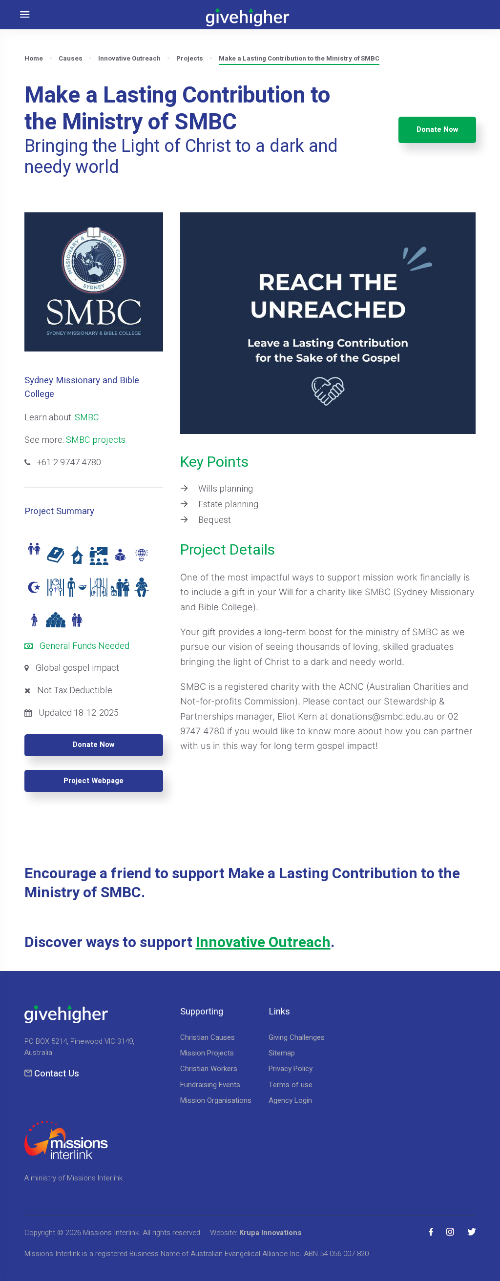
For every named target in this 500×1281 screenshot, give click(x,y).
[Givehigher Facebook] (431, 1232)
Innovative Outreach (263, 942)
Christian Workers (208, 1068)
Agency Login (290, 1100)
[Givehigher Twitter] (471, 1232)
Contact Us (56, 1073)
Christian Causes (207, 1037)
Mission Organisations (215, 1100)
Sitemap (282, 1053)
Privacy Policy (290, 1068)
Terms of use (290, 1084)
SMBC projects (95, 440)
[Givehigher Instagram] (450, 1232)
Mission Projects (207, 1053)
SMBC (87, 417)
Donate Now (437, 129)
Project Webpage (93, 780)
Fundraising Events (210, 1084)
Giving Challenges (297, 1037)
